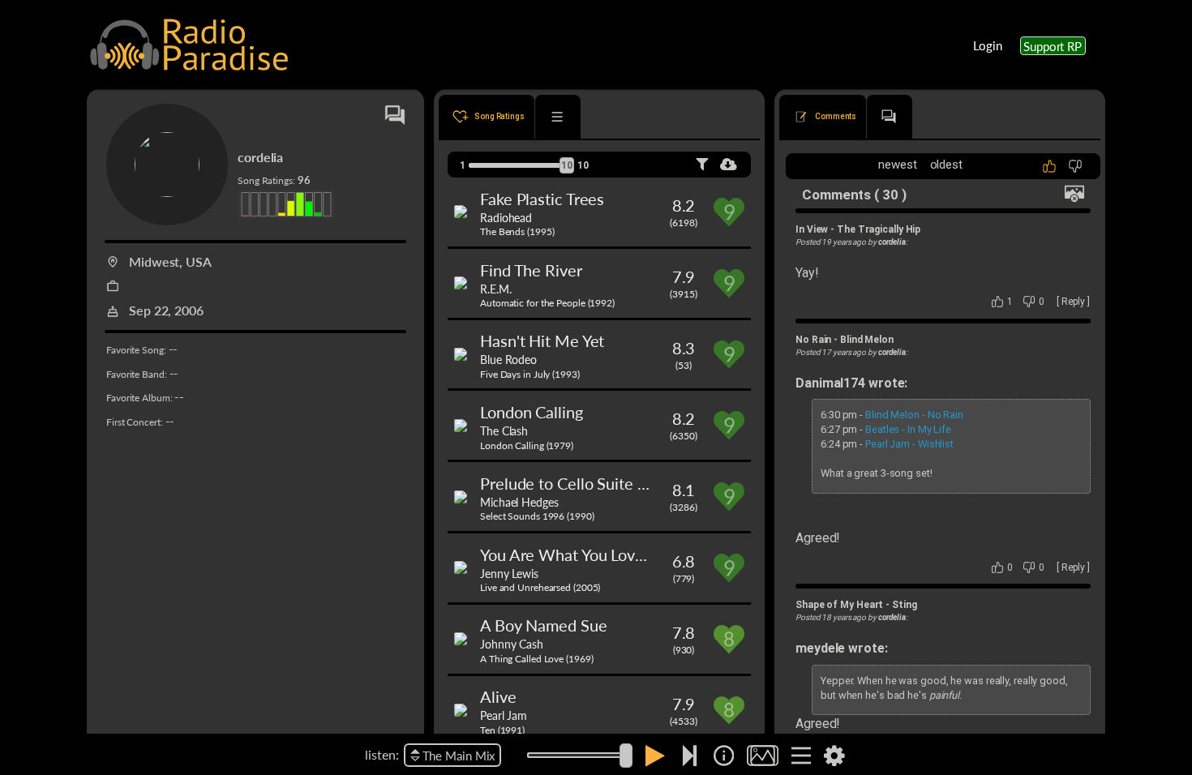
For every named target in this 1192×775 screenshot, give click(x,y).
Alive (498, 696)
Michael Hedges (519, 502)
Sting (904, 604)
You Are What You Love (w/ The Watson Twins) (644, 554)
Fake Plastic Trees (542, 198)
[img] (724, 755)
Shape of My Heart (839, 604)
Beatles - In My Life (908, 429)
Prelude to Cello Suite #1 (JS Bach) (601, 483)
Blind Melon (867, 339)
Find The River (531, 270)
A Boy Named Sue (543, 625)
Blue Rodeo (508, 359)
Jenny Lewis (509, 573)
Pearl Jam (503, 715)
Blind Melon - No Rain (914, 415)
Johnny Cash (511, 644)
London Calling (531, 411)
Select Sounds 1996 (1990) (537, 516)
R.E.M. (495, 288)
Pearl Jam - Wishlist (909, 444)
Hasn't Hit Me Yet (542, 340)
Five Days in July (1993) (530, 374)
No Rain (813, 339)
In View (811, 229)
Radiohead (506, 217)
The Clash (504, 430)
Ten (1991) (502, 730)
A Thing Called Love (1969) (536, 659)
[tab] (486, 117)
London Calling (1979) (526, 445)
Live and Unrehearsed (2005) (540, 587)
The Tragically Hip (878, 229)
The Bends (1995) (517, 231)
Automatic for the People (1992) (547, 303)
